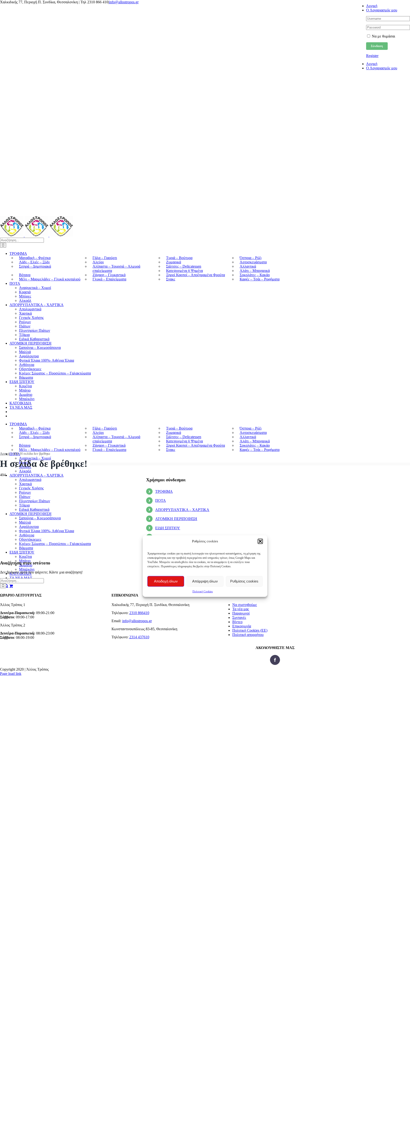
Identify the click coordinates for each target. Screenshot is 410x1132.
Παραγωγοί (241, 613)
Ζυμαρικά (173, 262)
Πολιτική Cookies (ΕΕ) (249, 630)
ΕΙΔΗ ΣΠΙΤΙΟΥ (167, 528)
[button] (260, 541)
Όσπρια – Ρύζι (250, 258)
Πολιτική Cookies (202, 591)
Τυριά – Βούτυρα (179, 258)
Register (372, 56)
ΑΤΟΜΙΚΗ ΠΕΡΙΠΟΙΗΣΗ (176, 519)
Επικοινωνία (241, 626)
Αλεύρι (98, 262)
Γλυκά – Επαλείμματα (109, 279)
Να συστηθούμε (244, 605)
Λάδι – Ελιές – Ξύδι (34, 262)
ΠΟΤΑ (160, 500)
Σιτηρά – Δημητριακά (35, 266)
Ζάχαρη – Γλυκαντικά (109, 275)
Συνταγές (239, 618)
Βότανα (24, 275)
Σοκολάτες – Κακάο (255, 275)
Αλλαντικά (248, 266)
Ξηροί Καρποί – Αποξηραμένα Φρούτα (195, 275)
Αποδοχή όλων (166, 581)
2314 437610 (139, 637)
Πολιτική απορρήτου (248, 635)
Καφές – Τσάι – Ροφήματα (260, 279)
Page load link (10, 674)
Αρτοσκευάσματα (253, 262)
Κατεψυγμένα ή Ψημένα (184, 271)
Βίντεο (237, 622)
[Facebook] (275, 660)
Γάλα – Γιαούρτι (105, 258)
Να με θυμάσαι (383, 36)
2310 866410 (139, 613)
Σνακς (170, 279)
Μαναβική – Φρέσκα (35, 258)
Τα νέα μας (240, 609)
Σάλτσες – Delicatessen (183, 266)
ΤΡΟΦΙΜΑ (164, 491)
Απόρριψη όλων (205, 581)
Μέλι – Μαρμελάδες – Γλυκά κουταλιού (49, 279)
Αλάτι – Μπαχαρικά (255, 271)
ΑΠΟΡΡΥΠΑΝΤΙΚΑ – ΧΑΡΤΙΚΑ (182, 510)
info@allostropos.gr (124, 2)
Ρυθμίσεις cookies (244, 581)
